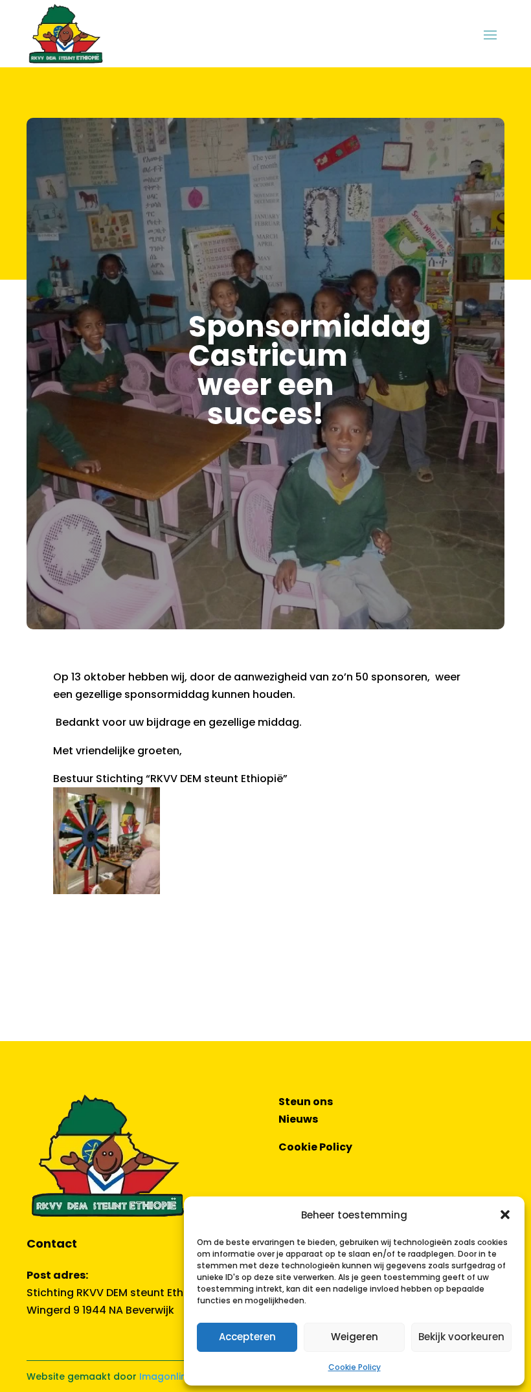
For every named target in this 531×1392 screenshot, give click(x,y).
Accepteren (247, 1336)
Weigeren (354, 1336)
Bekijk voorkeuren (461, 1336)
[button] (505, 1214)
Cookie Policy (354, 1367)
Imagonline (165, 1376)
